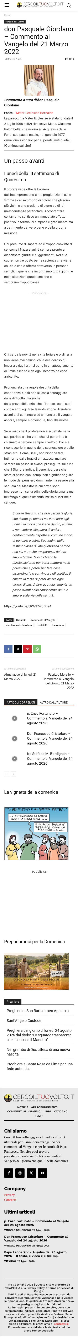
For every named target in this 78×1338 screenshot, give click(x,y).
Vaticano (10, 1261)
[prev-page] (6, 774)
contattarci (61, 1323)
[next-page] (13, 774)
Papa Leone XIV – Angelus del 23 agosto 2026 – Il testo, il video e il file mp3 (35, 1254)
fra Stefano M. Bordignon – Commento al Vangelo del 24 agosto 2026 (50, 758)
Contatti (10, 1200)
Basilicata (21, 619)
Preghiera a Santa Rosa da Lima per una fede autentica (40, 1066)
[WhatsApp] (37, 649)
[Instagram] (20, 1173)
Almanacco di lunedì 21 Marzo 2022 (20, 677)
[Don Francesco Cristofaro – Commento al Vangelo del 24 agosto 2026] (14, 738)
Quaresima (58, 624)
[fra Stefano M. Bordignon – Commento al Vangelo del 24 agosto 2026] (14, 758)
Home (7, 15)
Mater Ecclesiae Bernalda (34, 113)
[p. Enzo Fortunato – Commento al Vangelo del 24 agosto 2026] (14, 718)
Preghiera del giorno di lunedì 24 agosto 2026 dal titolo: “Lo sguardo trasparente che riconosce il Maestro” (39, 1035)
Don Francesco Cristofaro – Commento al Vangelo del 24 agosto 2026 (50, 738)
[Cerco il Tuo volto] (40, 5)
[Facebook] (8, 649)
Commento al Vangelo (43, 619)
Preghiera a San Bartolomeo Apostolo (38, 1010)
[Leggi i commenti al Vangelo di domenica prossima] (36, 988)
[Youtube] (42, 1173)
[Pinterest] (27, 649)
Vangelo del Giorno (14, 21)
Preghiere (13, 1001)
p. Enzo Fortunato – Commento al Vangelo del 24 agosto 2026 (50, 718)
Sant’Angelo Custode (24, 1020)
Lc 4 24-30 (41, 624)
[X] (18, 649)
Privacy (9, 1195)
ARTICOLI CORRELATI (21, 702)
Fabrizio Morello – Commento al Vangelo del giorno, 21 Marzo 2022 (58, 681)
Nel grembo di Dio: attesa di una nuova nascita (38, 1051)
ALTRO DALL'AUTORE (54, 702)
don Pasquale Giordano (19, 624)
